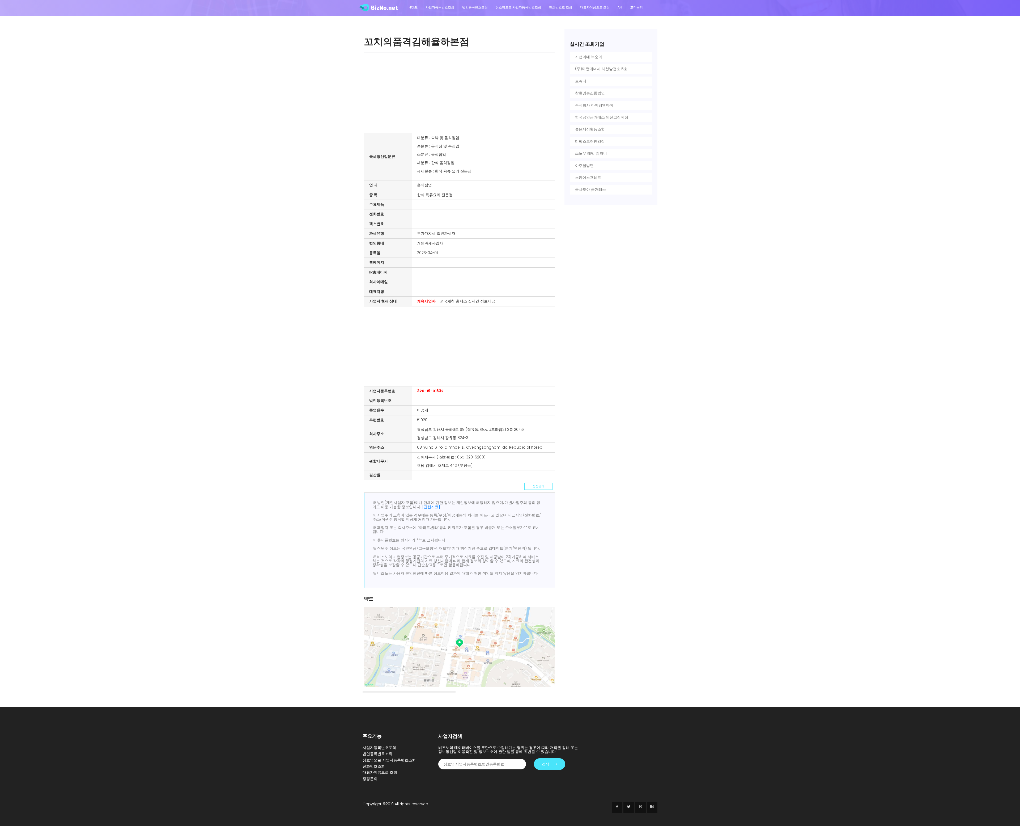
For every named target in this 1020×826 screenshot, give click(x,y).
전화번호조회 (374, 766)
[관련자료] (431, 506)
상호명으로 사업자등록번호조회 (518, 7)
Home (413, 7)
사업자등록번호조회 (440, 7)
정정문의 (538, 486)
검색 (545, 764)
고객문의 (636, 7)
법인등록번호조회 (475, 7)
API (620, 7)
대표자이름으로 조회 (595, 7)
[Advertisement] (460, 93)
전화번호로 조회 (560, 7)
